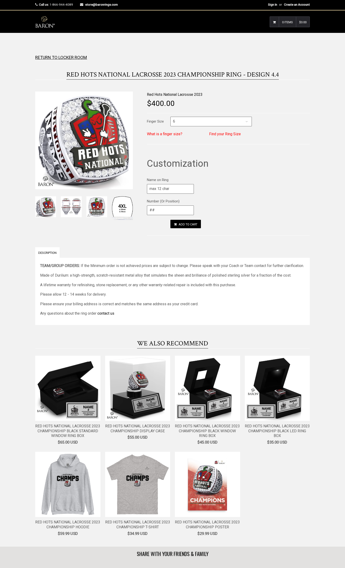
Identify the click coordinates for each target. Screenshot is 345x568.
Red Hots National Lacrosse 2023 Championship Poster (207, 524)
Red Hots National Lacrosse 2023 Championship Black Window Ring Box (207, 431)
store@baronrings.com (101, 4)
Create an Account (297, 4)
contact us (105, 313)
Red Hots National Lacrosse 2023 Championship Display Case (137, 428)
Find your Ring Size (225, 134)
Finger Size (155, 121)
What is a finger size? (164, 134)
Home (39, 42)
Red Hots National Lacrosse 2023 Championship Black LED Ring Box (277, 431)
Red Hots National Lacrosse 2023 (175, 94)
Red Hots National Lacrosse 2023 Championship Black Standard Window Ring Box (67, 431)
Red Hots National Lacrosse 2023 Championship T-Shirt (137, 524)
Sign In (272, 4)
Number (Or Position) (163, 201)
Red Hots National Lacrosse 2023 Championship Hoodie (67, 524)
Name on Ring (158, 180)
